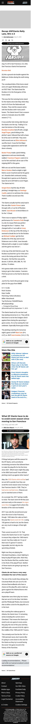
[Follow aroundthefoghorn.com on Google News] (26, 341)
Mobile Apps (5, 689)
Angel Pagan (6, 132)
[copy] (12, 40)
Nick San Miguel (9, 427)
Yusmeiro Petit (18, 220)
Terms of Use (6, 696)
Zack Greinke (16, 335)
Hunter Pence (16, 205)
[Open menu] (3, 3)
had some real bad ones (10, 490)
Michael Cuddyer (10, 236)
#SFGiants (19, 301)
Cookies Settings (21, 705)
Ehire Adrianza (21, 140)
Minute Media (11, 709)
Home (3, 403)
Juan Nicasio (11, 211)
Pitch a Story (5, 693)
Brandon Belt (6, 70)
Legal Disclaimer (7, 699)
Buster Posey (6, 153)
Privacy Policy (20, 693)
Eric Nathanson (8, 37)
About (3, 683)
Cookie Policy (20, 696)
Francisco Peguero (13, 158)
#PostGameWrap (8, 304)
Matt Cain (19, 332)
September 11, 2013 (21, 308)
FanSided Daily (21, 689)
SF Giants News (11, 670)
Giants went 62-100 (17, 520)
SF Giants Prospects (12, 403)
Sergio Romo (6, 188)
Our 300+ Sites (20, 686)
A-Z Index (4, 705)
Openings (19, 683)
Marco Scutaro (7, 170)
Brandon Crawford (8, 130)
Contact (4, 686)
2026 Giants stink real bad (17, 479)
